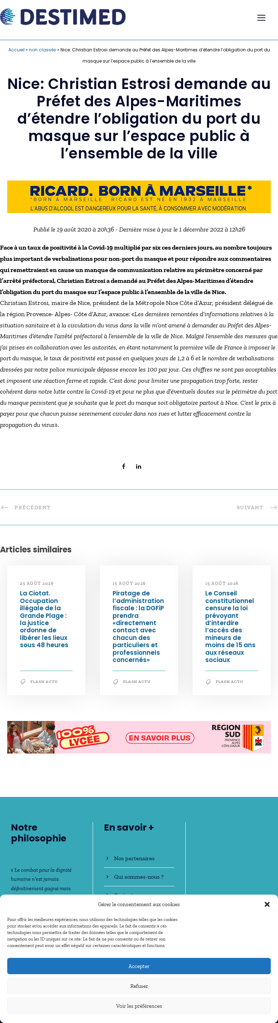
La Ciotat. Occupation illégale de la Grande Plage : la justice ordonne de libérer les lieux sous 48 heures (44, 619)
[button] (267, 904)
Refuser (139, 986)
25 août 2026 (37, 583)
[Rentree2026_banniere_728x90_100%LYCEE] (139, 736)
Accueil (16, 50)
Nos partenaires (134, 858)
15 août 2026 (129, 583)
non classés (42, 50)
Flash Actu (44, 681)
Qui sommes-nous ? (139, 876)
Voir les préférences (139, 1006)
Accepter (139, 966)
